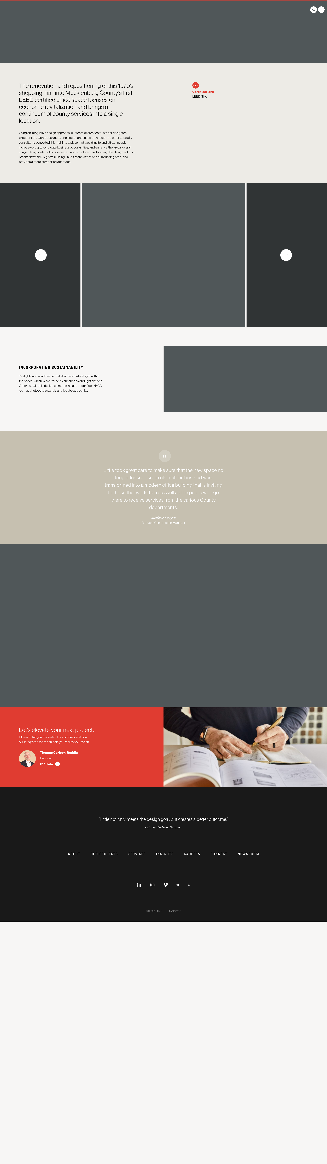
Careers (192, 896)
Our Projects (104, 896)
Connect (219, 896)
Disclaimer (174, 953)
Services (137, 896)
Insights (165, 896)
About (74, 896)
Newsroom (248, 896)
